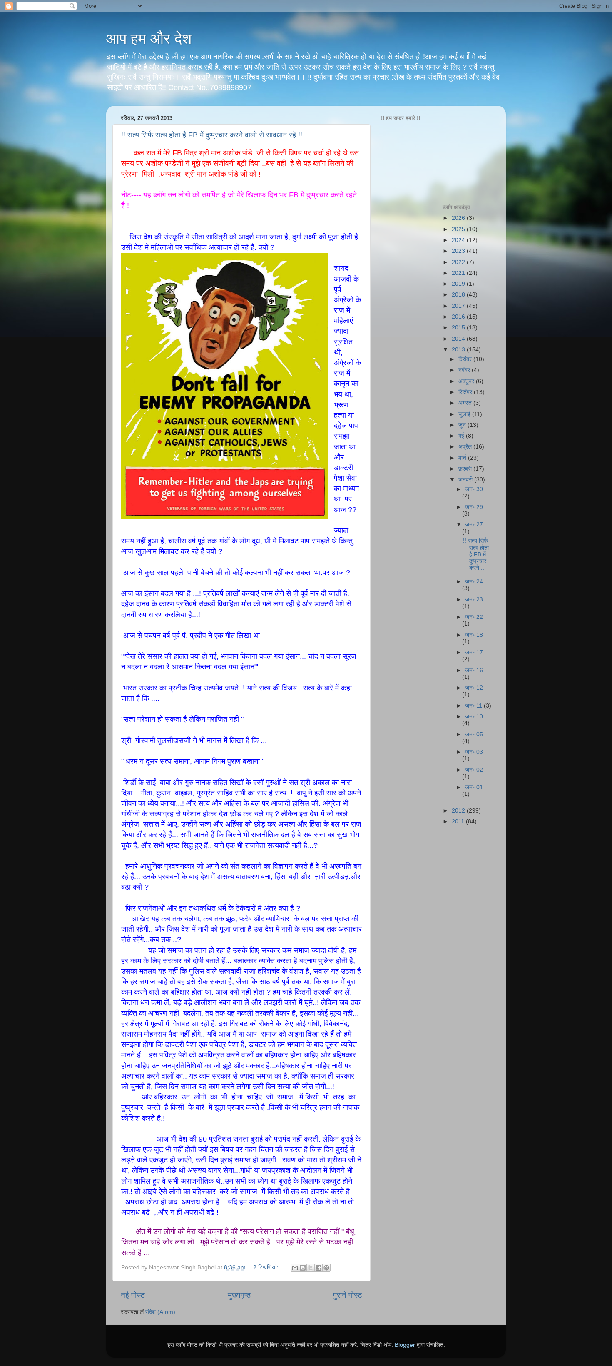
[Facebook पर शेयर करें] (318, 1268)
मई (462, 436)
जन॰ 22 (474, 617)
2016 (459, 317)
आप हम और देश (149, 38)
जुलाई (465, 414)
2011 (459, 821)
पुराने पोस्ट (347, 1295)
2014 (459, 339)
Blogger (405, 1345)
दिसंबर (465, 359)
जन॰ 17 (474, 652)
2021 (459, 273)
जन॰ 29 (474, 507)
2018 (459, 295)
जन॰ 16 (474, 670)
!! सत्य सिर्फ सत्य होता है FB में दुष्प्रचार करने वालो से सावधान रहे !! (211, 135)
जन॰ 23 (474, 599)
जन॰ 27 (474, 524)
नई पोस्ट (133, 1295)
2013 (459, 349)
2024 (459, 240)
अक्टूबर (467, 381)
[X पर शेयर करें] (310, 1268)
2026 (459, 218)
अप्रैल (465, 447)
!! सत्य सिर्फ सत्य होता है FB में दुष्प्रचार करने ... (476, 554)
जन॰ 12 (474, 688)
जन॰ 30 (474, 489)
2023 (459, 251)
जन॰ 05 (474, 734)
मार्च (463, 458)
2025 (459, 229)
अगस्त (465, 403)
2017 (459, 306)
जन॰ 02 (474, 770)
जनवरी (466, 479)
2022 (459, 262)
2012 (459, 811)
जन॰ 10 (474, 716)
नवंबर (465, 370)
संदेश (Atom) (160, 1312)
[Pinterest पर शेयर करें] (326, 1268)
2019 (459, 284)
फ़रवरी (465, 469)
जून (463, 425)
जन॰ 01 (474, 787)
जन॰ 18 (474, 635)
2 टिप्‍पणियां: (266, 1267)
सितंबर (466, 392)
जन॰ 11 (474, 706)
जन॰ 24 (474, 581)
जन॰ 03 (474, 752)
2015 (459, 327)
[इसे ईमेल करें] (295, 1268)
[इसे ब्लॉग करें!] (303, 1268)
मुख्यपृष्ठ (239, 1295)
